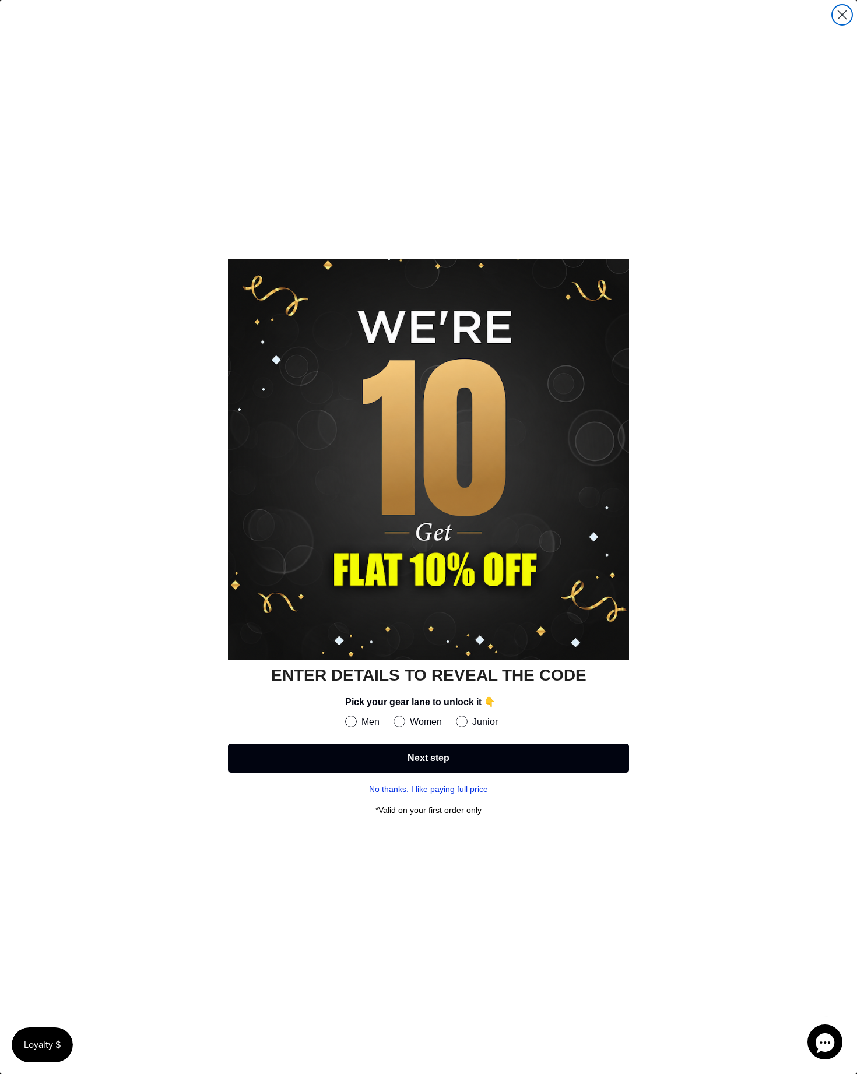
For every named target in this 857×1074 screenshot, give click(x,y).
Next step (428, 758)
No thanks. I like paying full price (428, 789)
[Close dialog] (842, 15)
